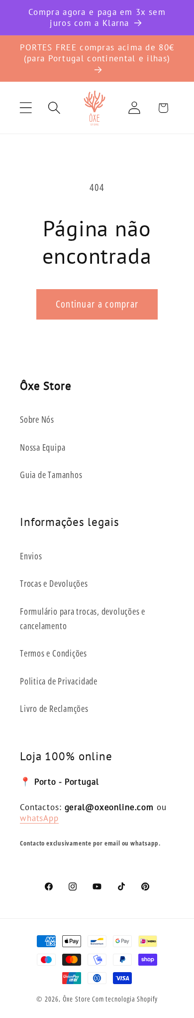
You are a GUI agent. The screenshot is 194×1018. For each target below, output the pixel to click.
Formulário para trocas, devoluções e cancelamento (82, 618)
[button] (25, 108)
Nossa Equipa (42, 447)
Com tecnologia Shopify (125, 999)
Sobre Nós (37, 419)
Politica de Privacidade (58, 681)
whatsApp (39, 818)
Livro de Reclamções (54, 708)
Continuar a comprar (97, 304)
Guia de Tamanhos (51, 475)
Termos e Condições (53, 653)
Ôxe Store (77, 999)
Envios (31, 556)
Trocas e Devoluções (54, 583)
